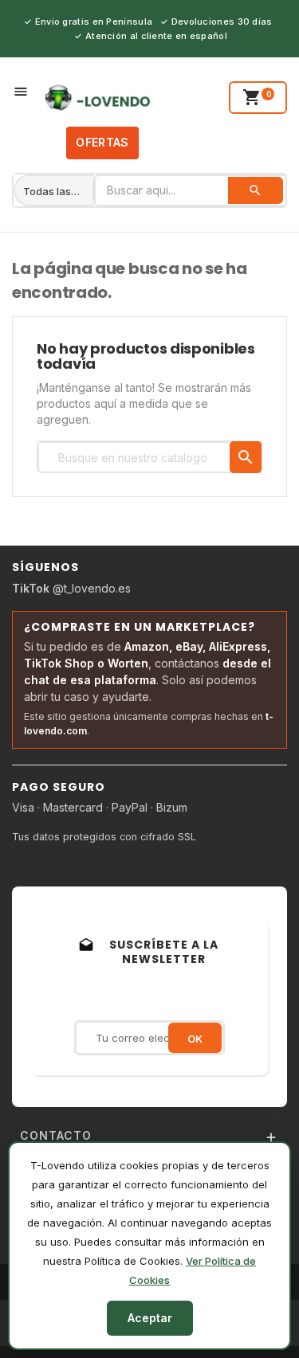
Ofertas (102, 142)
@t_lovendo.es (71, 588)
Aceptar (150, 1318)
